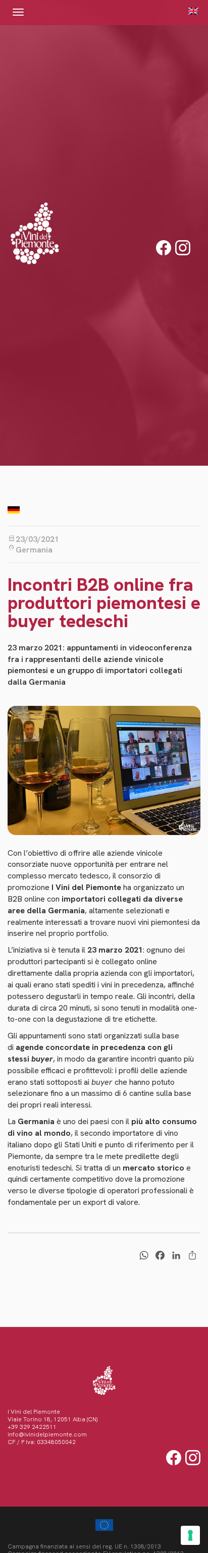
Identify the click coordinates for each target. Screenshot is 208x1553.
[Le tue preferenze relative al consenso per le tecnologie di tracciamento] (190, 1535)
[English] (190, 11)
